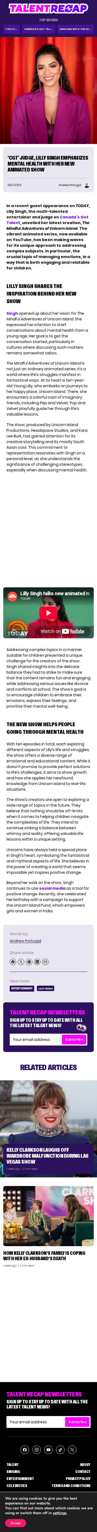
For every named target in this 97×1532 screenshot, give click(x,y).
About (85, 1464)
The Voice (12, 29)
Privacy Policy (78, 1478)
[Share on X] (21, 962)
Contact (83, 1471)
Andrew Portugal (25, 941)
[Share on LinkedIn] (37, 962)
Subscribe (74, 1039)
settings (60, 1513)
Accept (16, 1523)
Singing (13, 1471)
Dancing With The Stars (77, 29)
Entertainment (22, 988)
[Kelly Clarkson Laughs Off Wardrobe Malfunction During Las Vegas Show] (48, 1128)
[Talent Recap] (48, 8)
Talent (12, 1464)
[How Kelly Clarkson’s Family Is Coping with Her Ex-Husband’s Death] (48, 1216)
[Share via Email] (45, 962)
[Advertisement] (48, 1322)
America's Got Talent (39, 29)
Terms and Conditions (71, 1485)
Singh (12, 313)
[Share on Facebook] (13, 962)
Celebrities (16, 1485)
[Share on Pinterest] (29, 962)
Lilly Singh (46, 988)
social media (52, 888)
